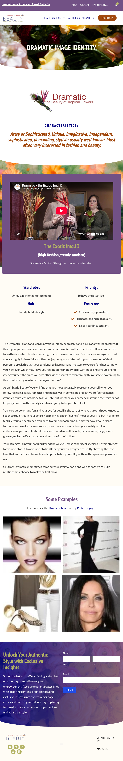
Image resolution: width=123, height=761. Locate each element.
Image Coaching (52, 18)
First (65, 664)
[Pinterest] (13, 751)
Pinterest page (86, 508)
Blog (74, 5)
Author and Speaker (79, 18)
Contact (84, 5)
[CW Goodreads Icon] (19, 751)
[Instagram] (22, 747)
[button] (61, 743)
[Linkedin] (16, 747)
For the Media (100, 5)
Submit (69, 690)
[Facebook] (10, 747)
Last (94, 664)
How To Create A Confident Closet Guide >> (26, 4)
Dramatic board (59, 508)
